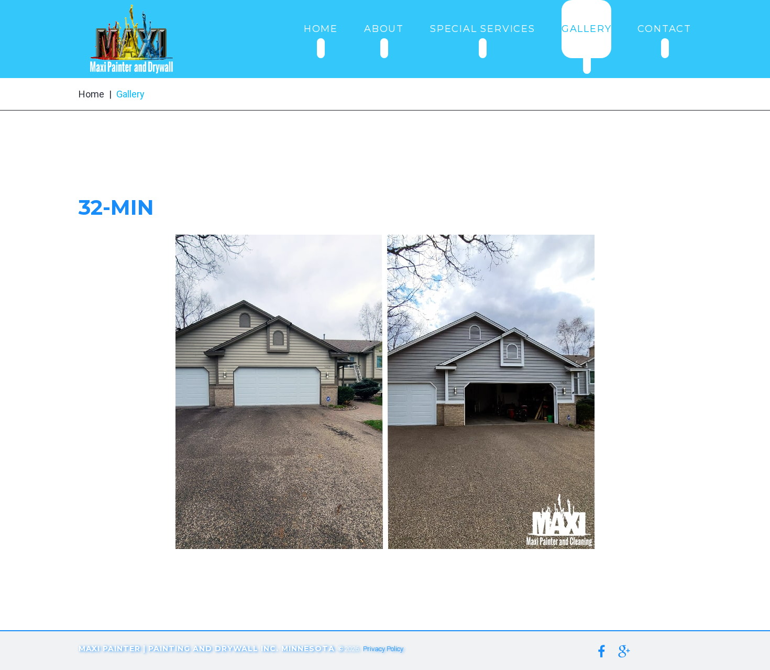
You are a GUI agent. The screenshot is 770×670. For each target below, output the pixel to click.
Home (91, 94)
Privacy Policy (383, 649)
